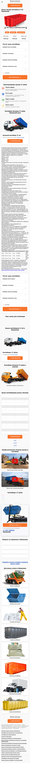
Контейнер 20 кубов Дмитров (8, 734)
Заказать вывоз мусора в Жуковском (10, 730)
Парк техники (21, 270)
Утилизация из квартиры (15, 693)
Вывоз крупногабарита (15, 711)
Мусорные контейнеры (15, 675)
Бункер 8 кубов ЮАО (6, 736)
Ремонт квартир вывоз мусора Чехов (10, 752)
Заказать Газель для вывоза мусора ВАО (11, 756)
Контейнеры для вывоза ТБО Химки (10, 758)
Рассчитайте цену (14, 77)
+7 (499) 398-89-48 (15, 141)
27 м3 (15, 445)
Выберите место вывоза (9, 278)
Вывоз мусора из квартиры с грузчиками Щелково (13, 750)
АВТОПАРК (13, 32)
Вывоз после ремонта (15, 657)
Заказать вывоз (14, 270)
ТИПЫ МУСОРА (21, 32)
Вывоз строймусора (15, 585)
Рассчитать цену (14, 525)
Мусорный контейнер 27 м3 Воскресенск (11, 738)
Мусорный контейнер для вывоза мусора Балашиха (14, 743)
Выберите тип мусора (8, 53)
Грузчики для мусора (15, 621)
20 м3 (15, 443)
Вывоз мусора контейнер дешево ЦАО (10, 754)
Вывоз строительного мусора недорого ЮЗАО (12, 747)
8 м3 (15, 440)
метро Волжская (5, 270)
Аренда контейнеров (15, 639)
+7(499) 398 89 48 (15, 5)
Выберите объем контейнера (10, 59)
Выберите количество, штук (10, 66)
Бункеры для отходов (15, 603)
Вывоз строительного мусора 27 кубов (10, 745)
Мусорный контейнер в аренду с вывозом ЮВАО (13, 749)
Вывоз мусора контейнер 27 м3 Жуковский (11, 760)
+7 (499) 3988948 (8, 530)
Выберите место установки (9, 47)
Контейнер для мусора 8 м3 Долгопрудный (11, 732)
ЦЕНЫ (7, 32)
